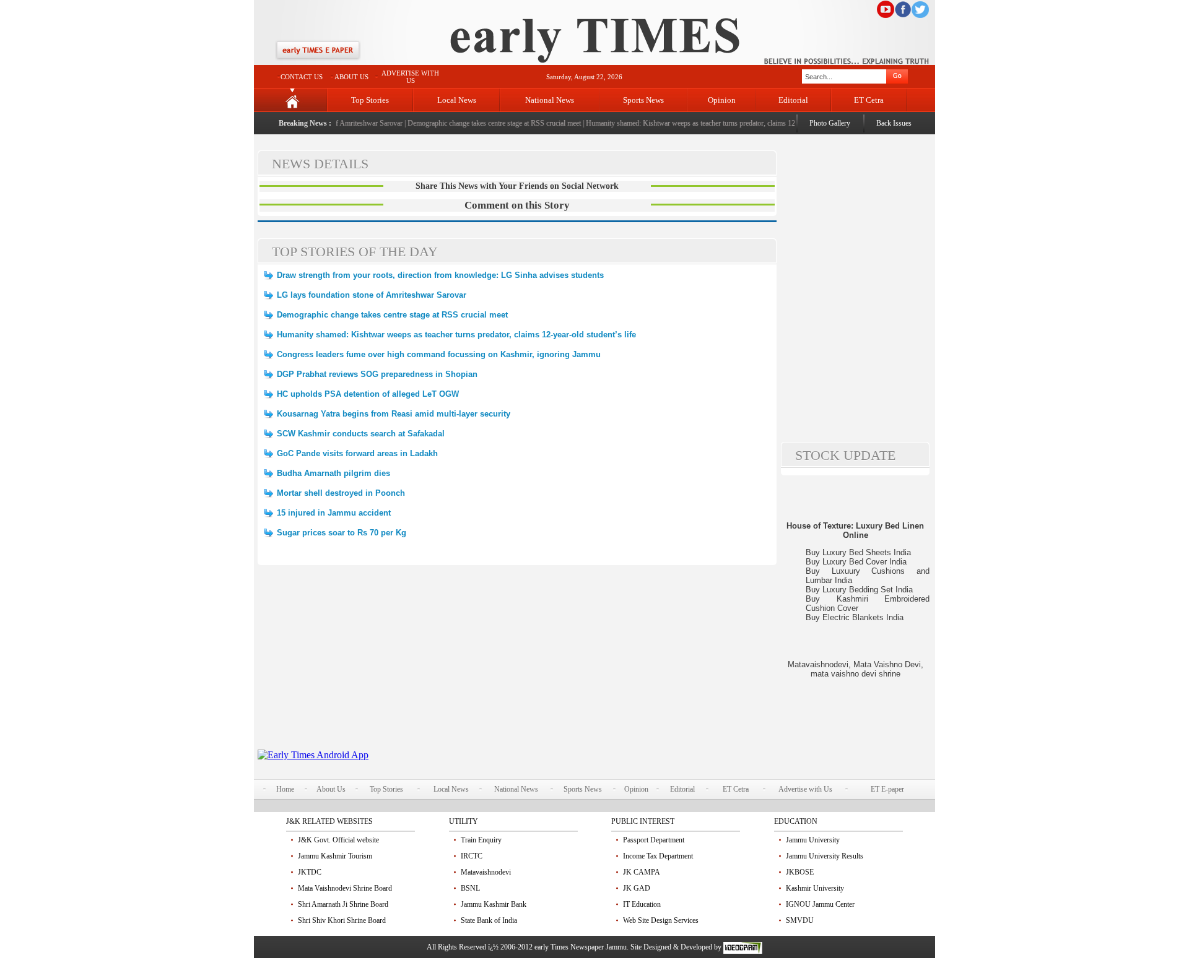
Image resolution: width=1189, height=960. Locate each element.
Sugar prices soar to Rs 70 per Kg (341, 532)
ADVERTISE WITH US (410, 76)
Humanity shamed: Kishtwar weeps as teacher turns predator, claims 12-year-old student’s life (712, 123)
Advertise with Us (805, 789)
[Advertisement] (517, 663)
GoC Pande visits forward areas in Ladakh (357, 453)
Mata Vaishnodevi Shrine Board (345, 888)
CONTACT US (302, 76)
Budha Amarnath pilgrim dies (333, 473)
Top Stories (370, 100)
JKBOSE (800, 872)
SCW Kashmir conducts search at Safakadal (361, 433)
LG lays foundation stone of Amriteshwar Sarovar (371, 295)
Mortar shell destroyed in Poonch (341, 493)
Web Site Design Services (661, 920)
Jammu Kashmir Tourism (335, 856)
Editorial (793, 100)
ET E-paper (887, 789)
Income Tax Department (658, 856)
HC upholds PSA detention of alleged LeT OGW (368, 394)
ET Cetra (869, 100)
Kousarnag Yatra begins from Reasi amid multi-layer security (393, 413)
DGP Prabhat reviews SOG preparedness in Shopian (377, 374)
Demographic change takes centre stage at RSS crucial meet (483, 123)
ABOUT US (351, 76)
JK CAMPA (641, 872)
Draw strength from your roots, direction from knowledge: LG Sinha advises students (440, 275)
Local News (456, 100)
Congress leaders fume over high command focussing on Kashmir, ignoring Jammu (439, 354)
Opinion (722, 100)
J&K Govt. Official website (338, 840)
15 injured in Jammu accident (334, 512)
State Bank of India (489, 920)
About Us (331, 789)
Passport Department (653, 840)
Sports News (643, 100)
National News (549, 100)
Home (285, 789)
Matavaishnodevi (486, 872)
